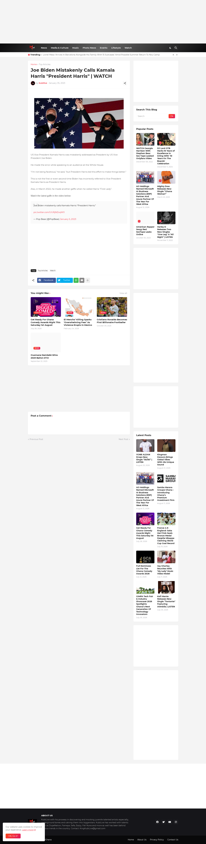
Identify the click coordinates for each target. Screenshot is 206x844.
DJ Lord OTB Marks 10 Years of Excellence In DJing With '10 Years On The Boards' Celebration (166, 156)
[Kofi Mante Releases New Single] (166, 587)
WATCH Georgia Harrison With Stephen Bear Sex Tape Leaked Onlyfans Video (145, 153)
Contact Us (172, 839)
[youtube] (169, 822)
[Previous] (173, 54)
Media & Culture (59, 47)
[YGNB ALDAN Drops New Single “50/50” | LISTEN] (145, 445)
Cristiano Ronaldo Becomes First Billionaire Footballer (112, 321)
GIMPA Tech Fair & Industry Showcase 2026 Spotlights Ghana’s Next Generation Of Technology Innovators (144, 605)
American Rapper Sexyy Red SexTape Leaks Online (145, 231)
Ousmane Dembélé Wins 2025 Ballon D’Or (44, 356)
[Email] (81, 280)
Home (34, 64)
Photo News (89, 47)
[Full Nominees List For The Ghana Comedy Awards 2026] (145, 557)
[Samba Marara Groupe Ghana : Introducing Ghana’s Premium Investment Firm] (166, 478)
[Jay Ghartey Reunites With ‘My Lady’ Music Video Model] (166, 557)
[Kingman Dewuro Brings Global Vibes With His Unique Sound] (166, 445)
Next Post (123, 439)
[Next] (176, 54)
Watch (128, 47)
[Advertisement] (103, 21)
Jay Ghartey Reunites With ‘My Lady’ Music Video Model (165, 570)
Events (103, 47)
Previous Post (36, 439)
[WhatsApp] (76, 280)
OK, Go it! (13, 836)
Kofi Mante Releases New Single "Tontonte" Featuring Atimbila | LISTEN (166, 601)
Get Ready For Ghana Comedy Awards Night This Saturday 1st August (45, 322)
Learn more (27, 830)
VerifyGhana (46, 839)
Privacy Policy (157, 839)
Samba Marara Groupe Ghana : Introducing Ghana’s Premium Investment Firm (165, 493)
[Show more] (87, 280)
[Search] (175, 47)
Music (75, 47)
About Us (141, 839)
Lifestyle (116, 47)
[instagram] (175, 822)
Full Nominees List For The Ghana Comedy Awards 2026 (144, 570)
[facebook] (157, 822)
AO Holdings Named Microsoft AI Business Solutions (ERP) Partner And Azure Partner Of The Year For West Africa (145, 195)
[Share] (125, 83)
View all (123, 293)
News (44, 47)
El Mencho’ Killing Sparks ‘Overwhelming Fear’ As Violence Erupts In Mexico (78, 322)
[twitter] (163, 822)
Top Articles (44, 64)
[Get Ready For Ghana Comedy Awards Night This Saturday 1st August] (145, 519)
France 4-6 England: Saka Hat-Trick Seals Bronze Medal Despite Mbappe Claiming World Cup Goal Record (165, 535)
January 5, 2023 (68, 219)
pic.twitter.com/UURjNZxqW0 (49, 212)
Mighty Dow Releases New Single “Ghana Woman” (164, 190)
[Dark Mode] (170, 47)
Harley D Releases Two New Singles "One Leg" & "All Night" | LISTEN (76, 54)
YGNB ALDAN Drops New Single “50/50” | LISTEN (144, 458)
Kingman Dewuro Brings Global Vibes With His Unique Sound (165, 459)
